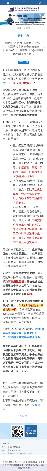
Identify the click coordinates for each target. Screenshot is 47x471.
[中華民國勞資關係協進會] (23, 9)
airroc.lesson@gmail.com (20, 454)
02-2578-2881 (15, 447)
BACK (24, 416)
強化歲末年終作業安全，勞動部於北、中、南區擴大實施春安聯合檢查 (23, 333)
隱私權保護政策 (24, 468)
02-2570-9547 (15, 450)
